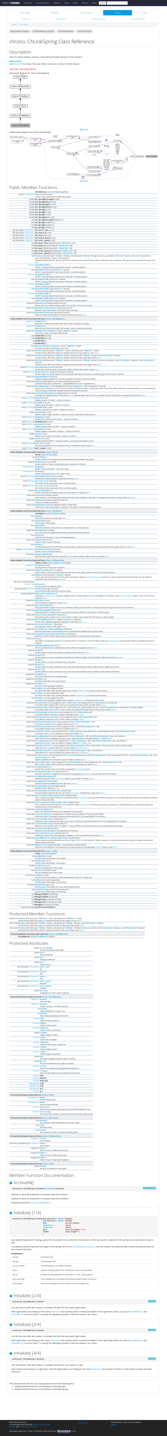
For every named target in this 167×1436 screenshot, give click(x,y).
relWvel (43, 1047)
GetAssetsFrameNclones (45, 593)
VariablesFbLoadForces (45, 772)
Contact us (83, 1422)
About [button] (84, 3)
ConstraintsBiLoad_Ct (44, 819)
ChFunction (29, 230)
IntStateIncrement (43, 731)
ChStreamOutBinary (58, 634)
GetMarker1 (40, 321)
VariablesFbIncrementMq (45, 781)
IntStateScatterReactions (45, 727)
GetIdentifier (40, 856)
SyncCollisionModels (43, 605)
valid (42, 1125)
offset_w (43, 1153)
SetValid (38, 521)
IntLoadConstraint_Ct (44, 750)
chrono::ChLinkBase (53, 511)
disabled (43, 1120)
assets (43, 1143)
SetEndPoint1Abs (42, 279)
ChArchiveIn (49, 313)
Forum (75, 3)
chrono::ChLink (51, 452)
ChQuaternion (34, 1083)
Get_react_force (41, 481)
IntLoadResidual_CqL (43, 741)
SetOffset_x (39, 688)
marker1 (43, 999)
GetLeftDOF (40, 457)
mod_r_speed (45, 981)
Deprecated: (15, 61)
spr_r (42, 957)
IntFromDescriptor (43, 762)
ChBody (59, 256)
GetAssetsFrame (42, 372)
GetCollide (39, 600)
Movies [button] (56, 3)
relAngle (43, 1033)
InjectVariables (41, 795)
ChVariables (79, 769)
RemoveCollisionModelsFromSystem (50, 615)
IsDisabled (39, 526)
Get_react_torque (42, 486)
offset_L (43, 1158)
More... (37, 262)
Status (94, 3)
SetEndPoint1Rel (42, 270)
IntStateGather (41, 703)
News (67, 3)
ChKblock (79, 840)
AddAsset (39, 575)
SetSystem (39, 570)
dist (41, 1056)
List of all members (84, 31)
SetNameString (41, 889)
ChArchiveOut (51, 308)
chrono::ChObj (51, 851)
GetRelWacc (40, 429)
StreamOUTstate (42, 634)
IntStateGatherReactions (45, 722)
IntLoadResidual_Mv (43, 736)
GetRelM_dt (39, 403)
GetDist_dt (39, 439)
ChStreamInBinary (56, 629)
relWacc (43, 1052)
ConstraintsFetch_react (45, 833)
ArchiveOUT (40, 308)
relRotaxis (44, 1042)
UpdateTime (40, 495)
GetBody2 (39, 471)
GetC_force (39, 443)
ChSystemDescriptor (57, 795)
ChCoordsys (107, 355)
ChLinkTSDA (18, 63)
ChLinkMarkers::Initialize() (84, 1246)
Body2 (42, 1102)
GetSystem (39, 565)
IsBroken (38, 535)
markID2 (43, 1013)
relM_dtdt (44, 1028)
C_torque (43, 1071)
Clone (37, 194)
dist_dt (43, 1061)
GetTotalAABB (41, 620)
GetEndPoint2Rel (42, 284)
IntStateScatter (41, 707)
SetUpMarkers (41, 331)
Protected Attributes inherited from (35, 997)
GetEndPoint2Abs (42, 294)
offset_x (43, 1148)
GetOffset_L (40, 684)
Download (28, 3)
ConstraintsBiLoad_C (43, 814)
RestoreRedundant (43, 491)
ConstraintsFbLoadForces (45, 393)
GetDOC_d (39, 669)
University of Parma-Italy (28, 1427)
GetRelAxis (39, 417)
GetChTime (39, 866)
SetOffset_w (40, 693)
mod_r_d (43, 976)
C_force (43, 1066)
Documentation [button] (42, 3)
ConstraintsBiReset (43, 809)
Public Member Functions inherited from (37, 319)
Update (38, 381)
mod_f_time (45, 967)
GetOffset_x (40, 674)
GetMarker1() (137, 1311)
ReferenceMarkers (43, 346)
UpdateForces (41, 303)
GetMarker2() (17, 1314)
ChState (70, 703)
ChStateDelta (100, 703)
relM (42, 1018)
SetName (39, 880)
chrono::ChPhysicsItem (54, 560)
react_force (45, 1107)
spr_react (44, 991)
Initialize (38, 256)
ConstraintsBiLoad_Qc (44, 824)
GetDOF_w (39, 655)
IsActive (38, 545)
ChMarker (29, 321)
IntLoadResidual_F (42, 386)
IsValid (38, 516)
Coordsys (29, 398)
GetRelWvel (40, 424)
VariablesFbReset (42, 767)
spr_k (42, 953)
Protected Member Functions (43, 31)
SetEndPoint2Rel (42, 289)
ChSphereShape (93, 577)
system (43, 1138)
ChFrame (31, 372)
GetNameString (41, 885)
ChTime (43, 1166)
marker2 (43, 1004)
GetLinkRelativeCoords (44, 367)
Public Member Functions (19, 31)
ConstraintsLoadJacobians (46, 828)
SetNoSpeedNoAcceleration (46, 646)
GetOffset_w (40, 679)
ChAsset (59, 575)
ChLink (71, 395)
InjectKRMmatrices (43, 838)
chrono (14, 25)
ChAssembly (113, 641)
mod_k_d (43, 972)
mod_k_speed (45, 986)
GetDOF (38, 650)
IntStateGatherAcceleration (46, 712)
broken (43, 1130)
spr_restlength (46, 948)
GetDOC (38, 660)
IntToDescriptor (41, 755)
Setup (37, 639)
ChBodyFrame (28, 467)
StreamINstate (41, 629)
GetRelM (38, 398)
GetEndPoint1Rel (42, 265)
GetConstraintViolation (45, 549)
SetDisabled (40, 530)
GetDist (38, 434)
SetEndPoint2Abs (42, 298)
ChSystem (29, 565)
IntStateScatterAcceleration (47, 717)
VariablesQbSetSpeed (44, 786)
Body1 (42, 1097)
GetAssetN (39, 589)
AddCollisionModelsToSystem (47, 610)
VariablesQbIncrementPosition (48, 791)
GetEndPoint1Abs (42, 275)
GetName (39, 875)
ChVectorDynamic (75, 386)
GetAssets (39, 584)
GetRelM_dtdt (40, 407)
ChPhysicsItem (59, 563)
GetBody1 (39, 467)
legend (83, 129)
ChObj (47, 853)
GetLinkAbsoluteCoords (45, 476)
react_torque (45, 1112)
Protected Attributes (65, 31)
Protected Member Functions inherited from (39, 934)
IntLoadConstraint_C (43, 746)
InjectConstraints (42, 802)
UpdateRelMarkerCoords (45, 377)
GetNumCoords (41, 462)
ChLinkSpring (23, 25)
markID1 (43, 1009)
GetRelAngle (40, 412)
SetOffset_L (39, 698)
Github (114, 1425)
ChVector (119, 256)
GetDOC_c (39, 665)
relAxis (43, 1037)
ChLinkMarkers (42, 936)
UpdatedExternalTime (44, 505)
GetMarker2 (40, 326)
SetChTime (39, 870)
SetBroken (39, 540)
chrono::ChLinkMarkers (55, 319)
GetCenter (39, 624)
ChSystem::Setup (83, 691)
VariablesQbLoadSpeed (44, 776)
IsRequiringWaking (43, 554)
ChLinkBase (55, 513)
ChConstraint (84, 805)
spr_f (42, 962)
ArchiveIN (39, 313)
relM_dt (43, 1023)
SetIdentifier (40, 861)
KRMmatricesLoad (42, 845)
